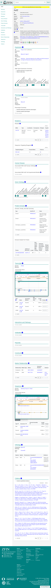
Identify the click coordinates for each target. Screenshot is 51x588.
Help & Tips (19, 566)
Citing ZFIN (19, 572)
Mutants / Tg (19, 553)
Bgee (27, 54)
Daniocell (37, 59)
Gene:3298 (32, 460)
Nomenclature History (25, 16)
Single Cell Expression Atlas (27, 59)
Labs (36, 558)
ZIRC (27, 557)
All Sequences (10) (24, 419)
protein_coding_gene (24, 21)
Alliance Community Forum (39, 555)
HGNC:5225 (32, 461)
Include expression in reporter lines (24, 70)
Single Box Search (20, 569)
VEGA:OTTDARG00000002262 (40, 36)
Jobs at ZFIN (19, 575)
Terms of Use (46, 579)
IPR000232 (32, 213)
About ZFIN (19, 570)
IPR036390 (32, 229)
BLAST (27, 561)
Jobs (36, 553)
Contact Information (21, 573)
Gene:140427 (28, 36)
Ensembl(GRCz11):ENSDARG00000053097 (28, 38)
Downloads (28, 550)
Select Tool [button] (45, 302)
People (37, 557)
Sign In (48, 2)
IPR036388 (32, 224)
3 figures (23, 49)
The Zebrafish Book (30, 555)
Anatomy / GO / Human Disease (20, 557)
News (37, 550)
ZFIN (22, 265)
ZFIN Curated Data (46, 374)
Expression (19, 551)
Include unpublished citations (23, 480)
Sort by (46, 125)
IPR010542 (32, 218)
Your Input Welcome (45, 586)
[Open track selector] (17, 276)
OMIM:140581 (33, 462)
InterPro (27, 252)
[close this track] (17, 280)
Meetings (37, 551)
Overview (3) (17, 419)
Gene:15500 (32, 467)
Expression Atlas (29, 58)
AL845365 (39, 370)
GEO (22, 58)
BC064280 (39, 372)
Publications (19, 558)
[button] (18, 424)
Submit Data (28, 551)
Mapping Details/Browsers (28, 22)
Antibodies (19, 554)
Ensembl (22, 450)
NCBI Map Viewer (24, 388)
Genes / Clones (20, 550)
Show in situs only (21, 71)
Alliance (21, 36)
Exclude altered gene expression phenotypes (26, 109)
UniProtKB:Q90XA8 (19, 252)
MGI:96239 (32, 469)
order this (47, 132)
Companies (38, 560)
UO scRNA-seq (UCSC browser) (41, 58)
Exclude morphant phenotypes (23, 111)
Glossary (18, 567)
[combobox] (30, 2)
